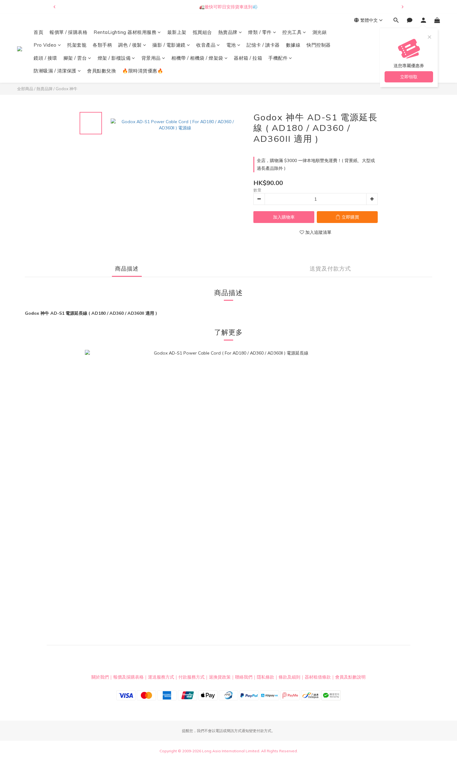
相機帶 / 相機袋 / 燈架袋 (197, 58)
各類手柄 (102, 45)
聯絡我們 (243, 677)
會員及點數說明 (350, 677)
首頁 (38, 32)
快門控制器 (319, 45)
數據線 (293, 45)
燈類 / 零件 (260, 32)
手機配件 (278, 58)
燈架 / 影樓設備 (114, 58)
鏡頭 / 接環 (45, 58)
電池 (231, 45)
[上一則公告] (54, 7)
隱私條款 (265, 677)
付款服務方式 (191, 677)
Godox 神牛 (66, 88)
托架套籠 (76, 45)
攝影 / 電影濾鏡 (169, 45)
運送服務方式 (161, 677)
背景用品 (151, 58)
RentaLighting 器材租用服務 (125, 32)
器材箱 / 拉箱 (248, 58)
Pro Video (45, 45)
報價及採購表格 (128, 677)
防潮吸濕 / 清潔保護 (55, 71)
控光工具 (292, 32)
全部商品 (25, 88)
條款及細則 (289, 677)
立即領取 (409, 77)
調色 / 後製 (130, 45)
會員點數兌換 (101, 71)
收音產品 (205, 45)
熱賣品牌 (228, 32)
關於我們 (100, 677)
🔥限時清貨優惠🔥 (142, 71)
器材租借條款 (318, 677)
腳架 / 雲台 (75, 58)
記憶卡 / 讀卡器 (263, 45)
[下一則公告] (402, 7)
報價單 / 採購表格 (68, 32)
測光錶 (319, 32)
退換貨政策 (220, 677)
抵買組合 (202, 32)
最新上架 (177, 32)
